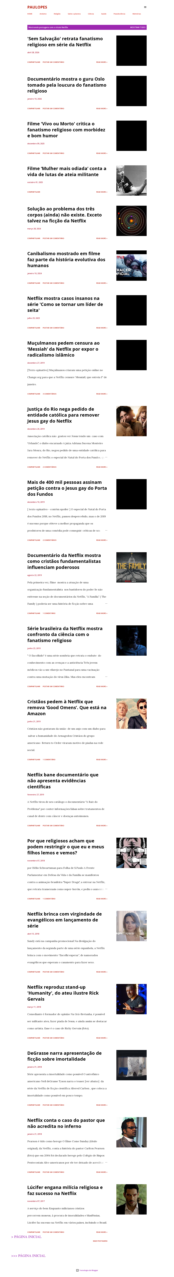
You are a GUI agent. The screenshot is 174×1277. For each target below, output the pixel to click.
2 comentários (49, 467)
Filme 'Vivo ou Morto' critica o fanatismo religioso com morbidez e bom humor (66, 129)
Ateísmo (43, 14)
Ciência (91, 14)
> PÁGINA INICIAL (26, 1236)
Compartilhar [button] (33, 62)
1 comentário (49, 613)
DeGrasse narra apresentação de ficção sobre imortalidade (64, 1056)
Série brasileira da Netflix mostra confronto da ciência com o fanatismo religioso (65, 634)
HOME (29, 14)
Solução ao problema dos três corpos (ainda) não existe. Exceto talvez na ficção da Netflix (64, 215)
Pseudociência (119, 14)
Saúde (103, 14)
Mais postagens (100, 1241)
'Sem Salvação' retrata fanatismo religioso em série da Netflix (65, 41)
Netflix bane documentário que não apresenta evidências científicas (62, 781)
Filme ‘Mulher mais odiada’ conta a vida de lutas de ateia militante (66, 171)
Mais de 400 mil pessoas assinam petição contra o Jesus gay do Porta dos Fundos (67, 488)
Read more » (101, 62)
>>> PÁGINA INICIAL (28, 1255)
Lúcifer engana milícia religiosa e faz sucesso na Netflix (65, 1190)
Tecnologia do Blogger (88, 1270)
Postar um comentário (53, 62)
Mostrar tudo (137, 27)
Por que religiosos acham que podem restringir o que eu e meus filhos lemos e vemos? (65, 847)
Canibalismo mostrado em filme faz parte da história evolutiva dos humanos (66, 259)
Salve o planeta (74, 14)
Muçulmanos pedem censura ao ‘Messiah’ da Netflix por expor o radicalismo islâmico (63, 349)
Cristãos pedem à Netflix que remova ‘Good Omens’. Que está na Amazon (67, 707)
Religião (57, 14)
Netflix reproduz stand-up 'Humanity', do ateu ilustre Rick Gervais (63, 993)
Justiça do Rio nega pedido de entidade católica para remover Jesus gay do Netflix (63, 415)
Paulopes (37, 7)
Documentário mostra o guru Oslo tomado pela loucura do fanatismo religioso (66, 85)
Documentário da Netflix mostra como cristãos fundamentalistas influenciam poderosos (64, 561)
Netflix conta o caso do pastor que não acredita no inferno (66, 1123)
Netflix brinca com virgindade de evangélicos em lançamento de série (64, 920)
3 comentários (49, 394)
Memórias (137, 14)
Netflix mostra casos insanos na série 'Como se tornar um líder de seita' (65, 304)
